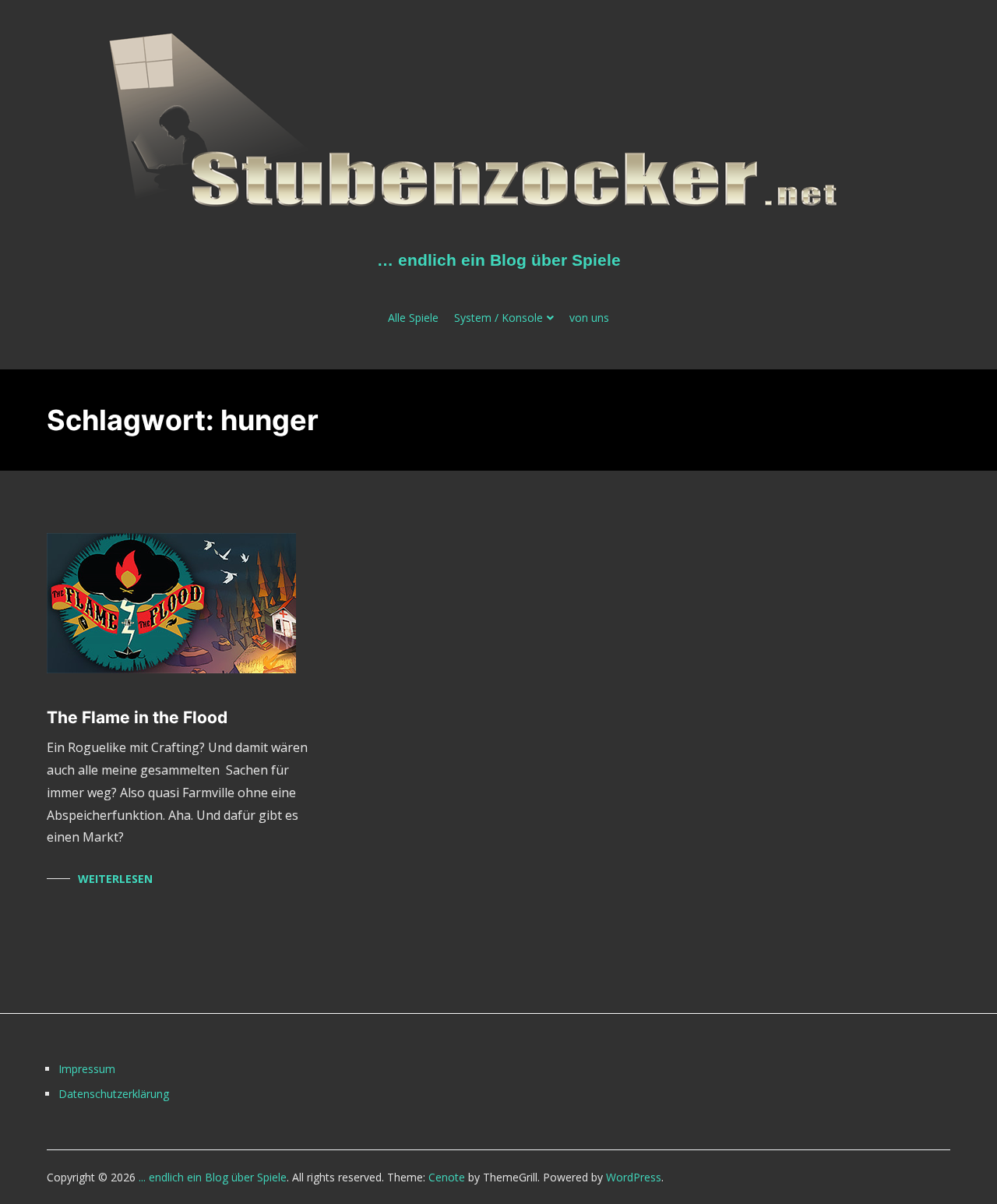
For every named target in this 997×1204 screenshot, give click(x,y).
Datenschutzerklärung (113, 1093)
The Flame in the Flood (137, 717)
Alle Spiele (413, 317)
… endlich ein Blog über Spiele (499, 260)
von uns (589, 317)
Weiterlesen (115, 878)
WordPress (633, 1177)
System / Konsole (498, 317)
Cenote (446, 1177)
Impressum (86, 1068)
